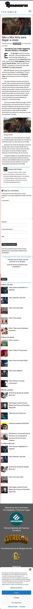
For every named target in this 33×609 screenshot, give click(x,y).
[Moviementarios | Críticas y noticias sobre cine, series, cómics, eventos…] (16, 4)
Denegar (16, 598)
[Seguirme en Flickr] (10, 12)
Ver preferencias (16, 603)
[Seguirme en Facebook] (6, 12)
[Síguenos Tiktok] (14, 12)
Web (3, 236)
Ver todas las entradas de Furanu (12, 182)
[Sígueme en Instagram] (7, 12)
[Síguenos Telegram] (12, 12)
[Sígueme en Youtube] (16, 12)
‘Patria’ (4, 63)
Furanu (6, 45)
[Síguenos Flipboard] (9, 12)
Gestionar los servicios (16, 587)
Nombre (4, 222)
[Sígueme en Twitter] (4, 12)
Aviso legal (22, 606)
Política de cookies (13, 606)
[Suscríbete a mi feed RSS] (2, 12)
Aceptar (16, 593)
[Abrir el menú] (30, 11)
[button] (30, 569)
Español (19, 43)
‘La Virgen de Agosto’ (16, 67)
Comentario (5, 200)
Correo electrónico (7, 229)
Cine (15, 43)
